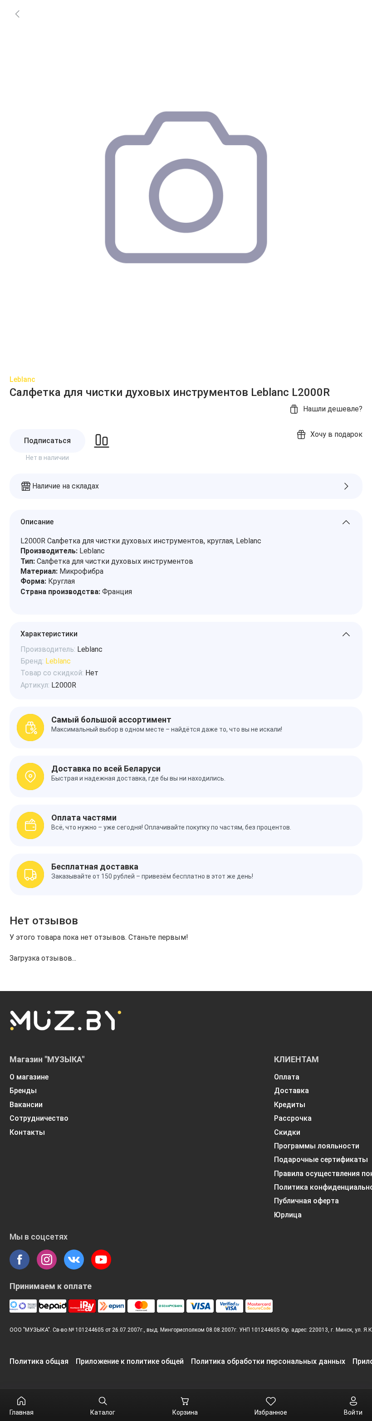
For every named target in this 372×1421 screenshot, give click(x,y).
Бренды (23, 1090)
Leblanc (22, 379)
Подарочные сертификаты (321, 1159)
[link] (17, 14)
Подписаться (47, 440)
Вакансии (26, 1104)
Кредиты (289, 1104)
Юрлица (288, 1215)
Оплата (286, 1077)
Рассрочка (293, 1118)
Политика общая (39, 1361)
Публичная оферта (306, 1200)
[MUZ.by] (65, 1026)
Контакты (27, 1132)
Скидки (287, 1132)
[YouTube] (101, 1260)
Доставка (291, 1090)
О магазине (29, 1077)
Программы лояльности (316, 1146)
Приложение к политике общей (130, 1361)
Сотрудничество (39, 1118)
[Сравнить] (102, 441)
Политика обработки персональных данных (268, 1361)
